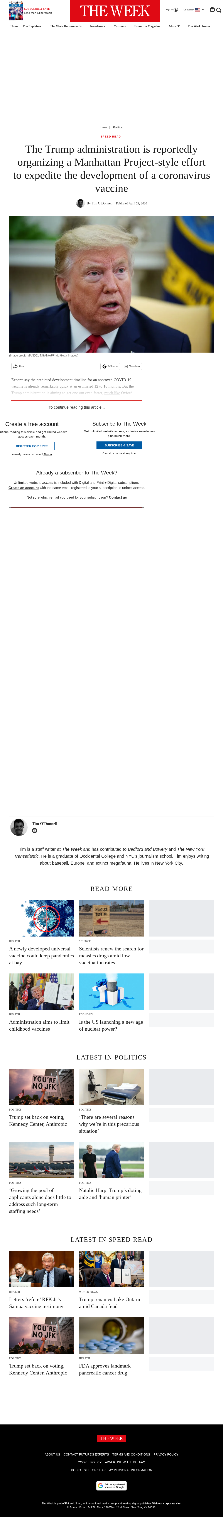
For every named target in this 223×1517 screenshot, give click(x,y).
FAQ (142, 1462)
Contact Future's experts (86, 1454)
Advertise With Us (120, 1462)
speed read (111, 136)
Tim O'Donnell (102, 203)
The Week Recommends (65, 26)
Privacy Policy (166, 1454)
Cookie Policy (89, 1462)
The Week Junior (199, 26)
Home (102, 127)
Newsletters (97, 26)
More (173, 26)
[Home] (13, 26)
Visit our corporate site (166, 1503)
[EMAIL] (35, 830)
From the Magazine (147, 26)
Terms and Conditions (131, 1454)
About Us (52, 1454)
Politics (118, 127)
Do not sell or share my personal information (111, 1470)
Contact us (118, 497)
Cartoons (120, 26)
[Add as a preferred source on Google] (111, 1485)
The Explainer (32, 26)
